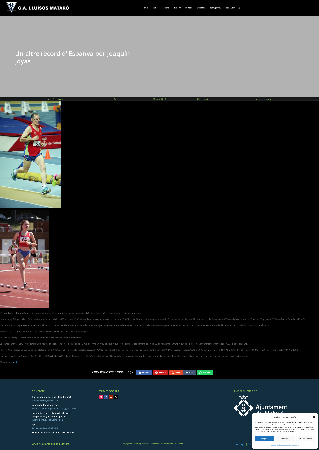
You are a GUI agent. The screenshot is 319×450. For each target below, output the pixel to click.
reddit (177, 372)
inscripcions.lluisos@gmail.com (47, 420)
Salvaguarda (215, 8)
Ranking (177, 8)
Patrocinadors (229, 8)
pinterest (162, 372)
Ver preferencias (306, 438)
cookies (273, 445)
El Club (153, 8)
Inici (146, 8)
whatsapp (206, 372)
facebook (145, 372)
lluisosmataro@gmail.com (45, 400)
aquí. (15, 362)
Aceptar (264, 438)
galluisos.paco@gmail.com (63, 408)
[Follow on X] (116, 397)
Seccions (165, 8)
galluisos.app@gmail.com (45, 428)
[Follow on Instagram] (101, 397)
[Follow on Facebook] (106, 397)
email (191, 372)
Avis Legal (240, 444)
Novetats (188, 8)
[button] (314, 417)
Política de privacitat (284, 445)
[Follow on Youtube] (111, 397)
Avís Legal (295, 445)
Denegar (285, 438)
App (240, 8)
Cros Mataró (202, 8)
